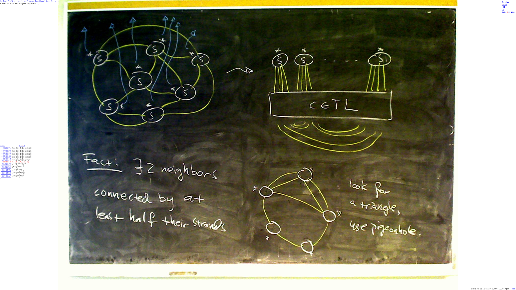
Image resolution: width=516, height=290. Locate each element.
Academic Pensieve (25, 1)
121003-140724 (6, 151)
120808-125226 (6, 166)
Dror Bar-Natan (10, 1)
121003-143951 (6, 150)
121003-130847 (6, 157)
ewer (504, 4)
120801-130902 (6, 176)
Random (505, 2)
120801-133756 (6, 174)
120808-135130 (6, 160)
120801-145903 (6, 169)
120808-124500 (6, 168)
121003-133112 (6, 154)
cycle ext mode (508, 12)
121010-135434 (6, 147)
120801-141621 (6, 171)
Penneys (54, 1)
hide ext (22, 145)
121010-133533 (6, 148)
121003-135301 (6, 153)
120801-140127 (6, 172)
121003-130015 (6, 159)
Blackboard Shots (42, 1)
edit (513, 289)
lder (504, 7)
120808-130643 (6, 165)
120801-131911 (6, 175)
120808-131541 (6, 163)
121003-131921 (6, 156)
